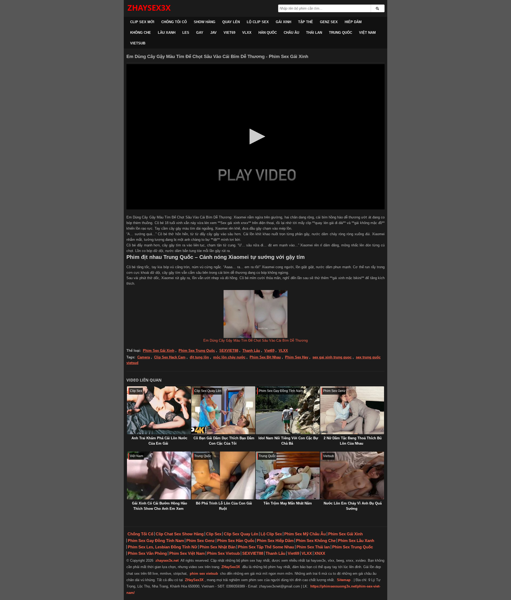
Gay (199, 33)
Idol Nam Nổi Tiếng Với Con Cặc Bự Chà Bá (288, 440)
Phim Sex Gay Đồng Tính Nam (156, 540)
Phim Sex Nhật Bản (218, 547)
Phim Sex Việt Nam (187, 553)
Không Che (140, 33)
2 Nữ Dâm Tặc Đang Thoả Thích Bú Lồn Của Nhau (353, 440)
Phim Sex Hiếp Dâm (275, 540)
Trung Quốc (340, 33)
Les (185, 33)
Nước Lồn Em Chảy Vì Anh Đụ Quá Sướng (353, 506)
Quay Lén (231, 22)
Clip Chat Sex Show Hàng (180, 534)
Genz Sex (329, 22)
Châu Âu (291, 33)
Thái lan (314, 33)
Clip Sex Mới (142, 22)
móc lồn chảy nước (229, 357)
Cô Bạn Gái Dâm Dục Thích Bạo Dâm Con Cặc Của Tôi (223, 440)
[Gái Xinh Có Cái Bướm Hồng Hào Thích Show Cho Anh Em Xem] (158, 475)
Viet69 (229, 33)
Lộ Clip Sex (258, 22)
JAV (213, 33)
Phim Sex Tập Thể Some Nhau (266, 547)
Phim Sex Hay (296, 357)
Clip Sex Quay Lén (241, 534)
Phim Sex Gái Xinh (158, 351)
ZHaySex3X (230, 567)
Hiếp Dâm (353, 22)
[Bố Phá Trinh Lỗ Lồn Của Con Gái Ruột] (223, 475)
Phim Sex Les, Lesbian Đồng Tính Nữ (162, 547)
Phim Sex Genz (200, 540)
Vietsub (137, 43)
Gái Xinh (283, 22)
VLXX (247, 33)
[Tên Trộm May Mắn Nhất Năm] (287, 475)
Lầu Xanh (166, 33)
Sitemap (344, 580)
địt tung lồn (199, 357)
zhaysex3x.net (167, 560)
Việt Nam (367, 33)
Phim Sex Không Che (316, 540)
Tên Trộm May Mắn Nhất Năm (287, 503)
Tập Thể (305, 22)
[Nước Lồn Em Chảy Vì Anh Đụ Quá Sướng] (352, 475)
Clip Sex (213, 534)
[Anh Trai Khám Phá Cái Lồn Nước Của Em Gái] (158, 410)
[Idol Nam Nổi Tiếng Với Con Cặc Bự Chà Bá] (287, 410)
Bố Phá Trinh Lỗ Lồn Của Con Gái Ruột (224, 506)
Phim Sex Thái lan (313, 547)
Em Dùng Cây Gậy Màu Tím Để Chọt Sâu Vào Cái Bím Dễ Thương (255, 340)
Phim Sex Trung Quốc (197, 351)
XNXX (319, 553)
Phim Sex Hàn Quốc (235, 540)
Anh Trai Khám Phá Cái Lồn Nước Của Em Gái (159, 440)
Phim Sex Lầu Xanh (356, 540)
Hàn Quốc (267, 33)
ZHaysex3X (149, 7)
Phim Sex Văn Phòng (147, 553)
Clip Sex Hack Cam (170, 357)
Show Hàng (204, 22)
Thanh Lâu (251, 351)
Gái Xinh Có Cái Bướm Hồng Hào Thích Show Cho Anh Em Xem (159, 506)
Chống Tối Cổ (174, 22)
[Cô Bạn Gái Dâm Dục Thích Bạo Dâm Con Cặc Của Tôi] (223, 410)
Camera (143, 357)
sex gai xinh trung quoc (332, 357)
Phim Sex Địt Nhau (265, 357)
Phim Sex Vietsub (223, 553)
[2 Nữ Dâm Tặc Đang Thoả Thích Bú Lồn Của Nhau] (352, 410)
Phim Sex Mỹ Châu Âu (305, 534)
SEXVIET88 (228, 351)
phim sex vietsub (204, 574)
